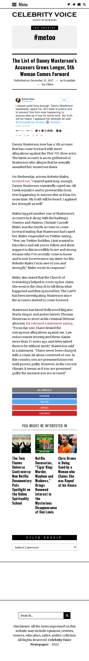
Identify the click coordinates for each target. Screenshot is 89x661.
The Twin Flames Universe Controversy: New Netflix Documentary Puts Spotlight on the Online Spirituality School (22, 481)
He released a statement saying (49, 323)
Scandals (69, 80)
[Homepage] (73, 4)
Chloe (49, 84)
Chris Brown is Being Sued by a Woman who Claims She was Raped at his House (67, 472)
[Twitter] (68, 4)
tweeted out (21, 181)
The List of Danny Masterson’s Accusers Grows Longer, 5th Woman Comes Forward (44, 67)
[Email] (79, 4)
